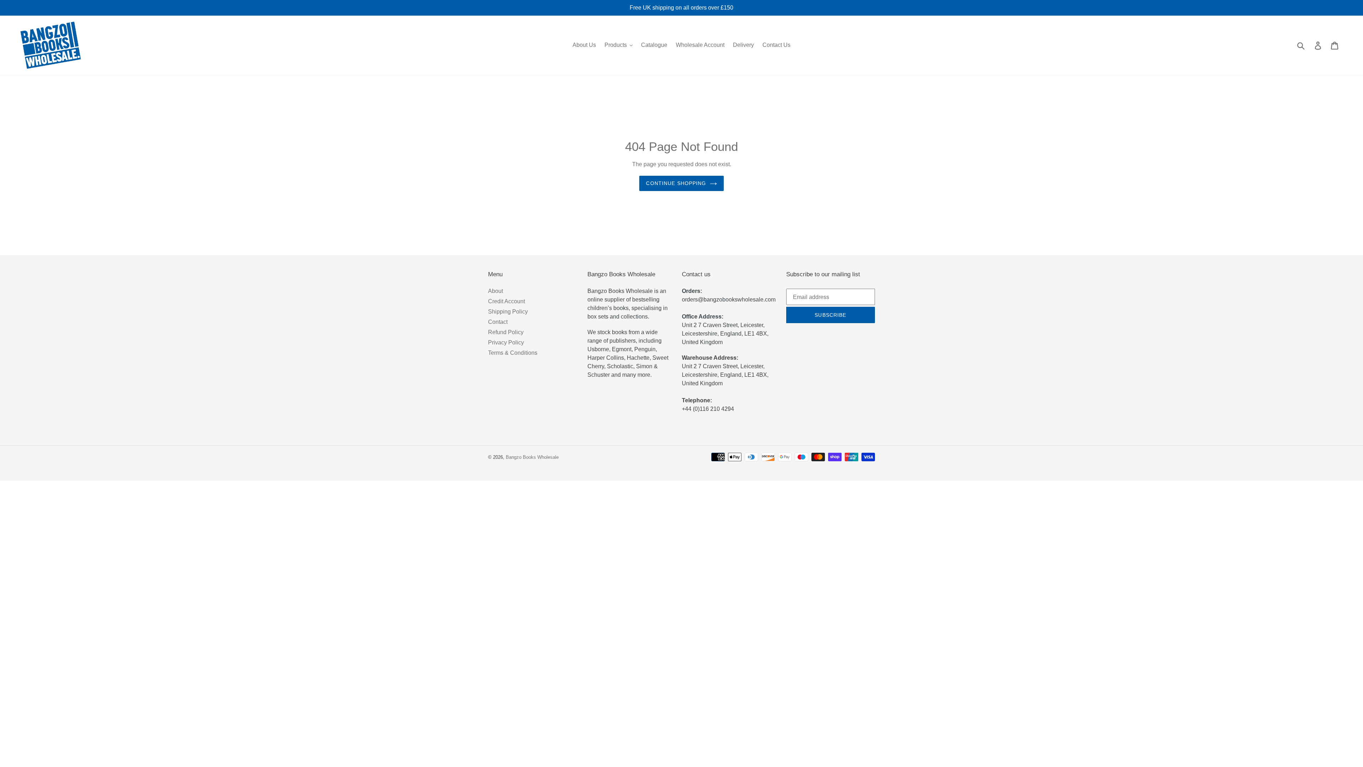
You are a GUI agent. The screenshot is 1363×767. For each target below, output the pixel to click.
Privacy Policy (506, 342)
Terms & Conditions (512, 353)
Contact (498, 322)
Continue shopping (676, 183)
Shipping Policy (508, 312)
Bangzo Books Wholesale (532, 457)
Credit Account (506, 301)
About (495, 291)
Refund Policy (506, 332)
